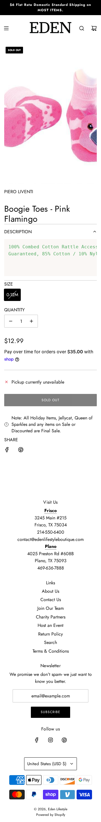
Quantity (14, 310)
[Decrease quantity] (10, 321)
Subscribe (50, 711)
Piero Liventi (18, 191)
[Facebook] (37, 740)
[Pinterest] (64, 740)
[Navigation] (6, 28)
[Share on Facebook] (7, 450)
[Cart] (94, 28)
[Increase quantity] (31, 321)
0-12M (12, 294)
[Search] (81, 28)
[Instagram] (50, 740)
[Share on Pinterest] (21, 450)
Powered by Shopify (50, 814)
